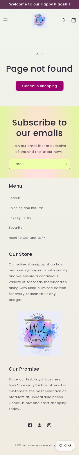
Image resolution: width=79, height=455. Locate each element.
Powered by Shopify (53, 445)
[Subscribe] (65, 164)
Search (14, 198)
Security (15, 227)
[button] (5, 20)
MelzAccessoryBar (32, 445)
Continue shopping (39, 86)
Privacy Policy (20, 218)
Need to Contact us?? (27, 237)
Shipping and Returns (26, 208)
